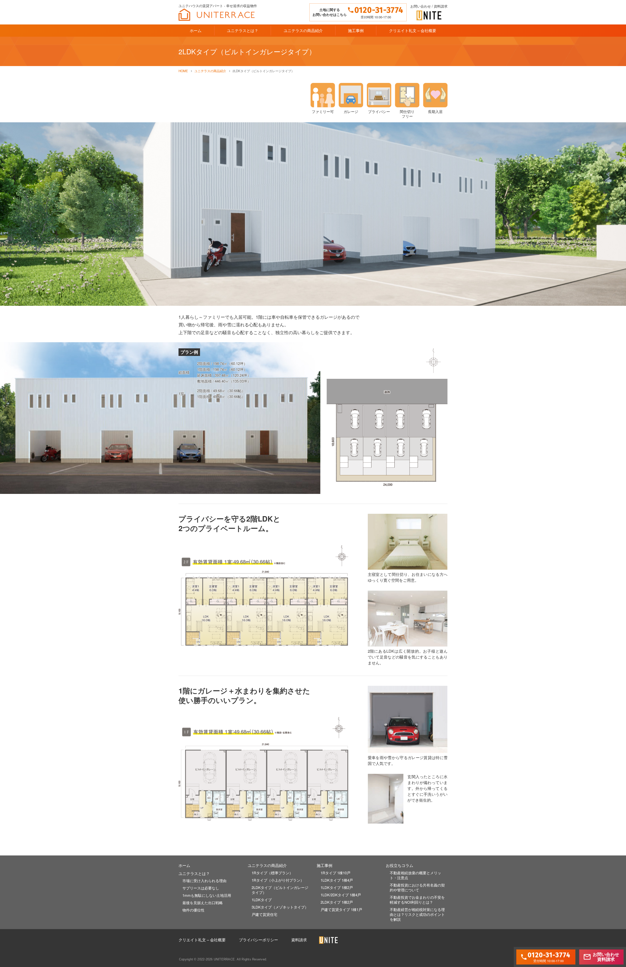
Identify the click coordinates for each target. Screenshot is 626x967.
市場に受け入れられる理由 (204, 880)
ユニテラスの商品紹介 (303, 30)
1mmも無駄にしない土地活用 (206, 895)
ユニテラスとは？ (242, 30)
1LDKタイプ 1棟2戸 (337, 887)
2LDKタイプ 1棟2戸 (337, 902)
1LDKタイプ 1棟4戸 (337, 880)
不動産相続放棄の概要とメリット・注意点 (415, 875)
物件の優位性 (193, 909)
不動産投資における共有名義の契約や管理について (417, 887)
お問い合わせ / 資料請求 (428, 6)
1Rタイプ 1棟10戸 (335, 872)
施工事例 (356, 30)
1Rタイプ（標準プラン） (272, 872)
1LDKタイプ (262, 899)
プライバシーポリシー (258, 940)
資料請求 (299, 940)
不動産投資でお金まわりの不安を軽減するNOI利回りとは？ (417, 900)
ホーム (195, 30)
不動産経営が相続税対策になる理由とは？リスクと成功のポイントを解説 (417, 914)
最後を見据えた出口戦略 (202, 902)
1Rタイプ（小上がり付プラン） (278, 880)
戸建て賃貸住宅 (264, 914)
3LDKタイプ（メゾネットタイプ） (280, 907)
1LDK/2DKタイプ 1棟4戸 (341, 894)
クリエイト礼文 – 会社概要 (412, 30)
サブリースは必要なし (200, 887)
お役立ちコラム (399, 865)
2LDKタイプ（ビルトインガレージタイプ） (280, 890)
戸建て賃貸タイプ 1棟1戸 (341, 909)
